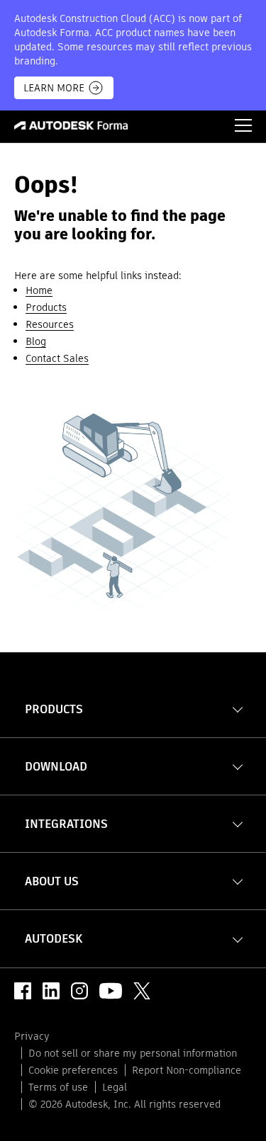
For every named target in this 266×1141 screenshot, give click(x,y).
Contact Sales (57, 358)
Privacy (32, 1036)
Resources (50, 324)
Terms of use (58, 1087)
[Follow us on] (22, 990)
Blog (36, 341)
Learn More (53, 88)
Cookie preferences (73, 1070)
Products (46, 307)
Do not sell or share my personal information (132, 1053)
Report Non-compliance (186, 1070)
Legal (114, 1087)
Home (39, 290)
